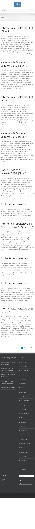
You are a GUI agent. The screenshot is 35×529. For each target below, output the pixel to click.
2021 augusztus (24, 405)
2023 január (22, 392)
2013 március (23, 469)
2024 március (23, 383)
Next (32, 348)
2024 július (22, 375)
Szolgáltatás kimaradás (14, 204)
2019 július (22, 426)
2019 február (23, 430)
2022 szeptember (24, 396)
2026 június (22, 362)
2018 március (23, 435)
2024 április (22, 379)
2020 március (23, 422)
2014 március (23, 461)
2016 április (22, 448)
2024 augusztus (24, 370)
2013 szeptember (24, 465)
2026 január (22, 366)
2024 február (23, 388)
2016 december (24, 439)
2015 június (22, 456)
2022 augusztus (24, 400)
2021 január (22, 409)
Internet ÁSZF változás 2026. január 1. (8, 376)
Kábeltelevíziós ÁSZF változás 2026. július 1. (14, 64)
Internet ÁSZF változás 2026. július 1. (8, 363)
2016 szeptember (24, 443)
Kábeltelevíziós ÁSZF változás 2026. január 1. (14, 135)
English (23, 483)
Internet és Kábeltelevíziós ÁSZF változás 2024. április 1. (17, 225)
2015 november (24, 452)
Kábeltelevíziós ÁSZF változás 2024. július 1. (14, 171)
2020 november (24, 413)
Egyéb (3, 480)
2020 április (22, 418)
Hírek (2, 484)
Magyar (23, 480)
